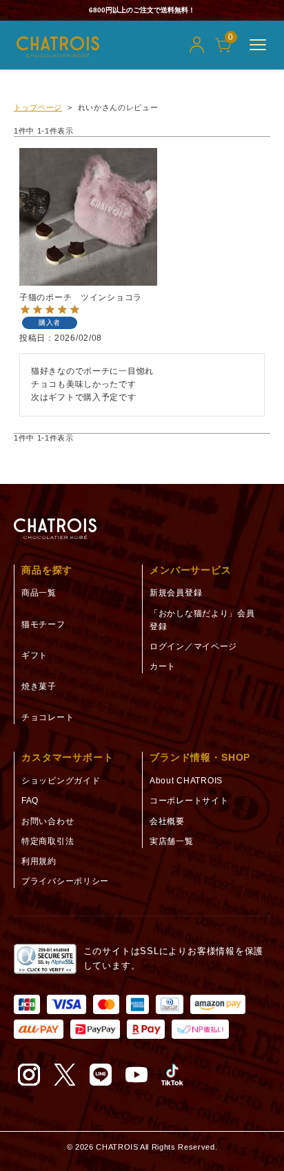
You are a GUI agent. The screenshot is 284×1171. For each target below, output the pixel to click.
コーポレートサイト (189, 800)
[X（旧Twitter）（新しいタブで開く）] (65, 1074)
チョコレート (47, 717)
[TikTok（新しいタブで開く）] (172, 1074)
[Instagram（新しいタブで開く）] (29, 1074)
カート (163, 666)
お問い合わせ (47, 821)
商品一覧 (39, 593)
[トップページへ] (55, 529)
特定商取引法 (47, 841)
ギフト (34, 655)
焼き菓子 (39, 686)
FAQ (30, 800)
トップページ (38, 107)
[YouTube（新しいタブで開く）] (136, 1074)
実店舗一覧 (172, 841)
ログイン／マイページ (193, 646)
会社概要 (167, 821)
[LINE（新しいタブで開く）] (100, 1074)
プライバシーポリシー (65, 881)
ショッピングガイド (60, 780)
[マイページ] (196, 44)
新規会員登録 (176, 593)
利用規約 (39, 861)
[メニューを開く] (258, 45)
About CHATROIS (186, 780)
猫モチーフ (43, 624)
